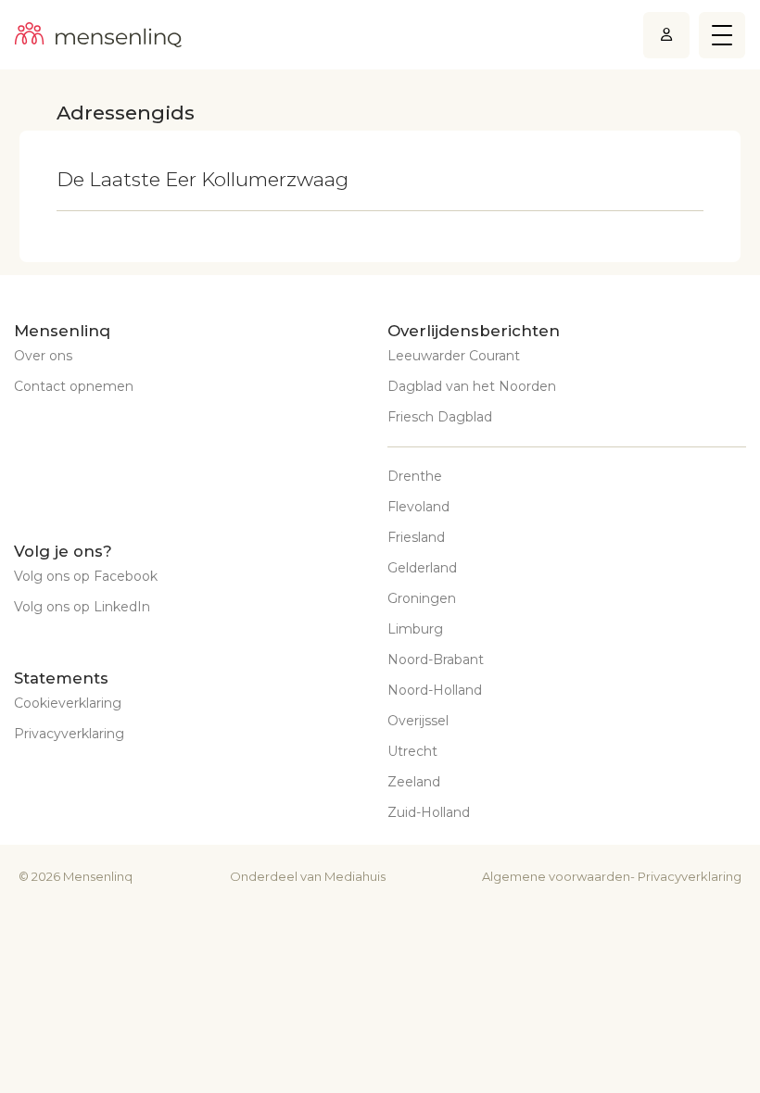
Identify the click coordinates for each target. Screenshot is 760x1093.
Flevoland (418, 506)
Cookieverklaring (67, 703)
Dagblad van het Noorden (471, 386)
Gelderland (422, 567)
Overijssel (418, 720)
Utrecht (412, 751)
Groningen (421, 598)
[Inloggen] (666, 35)
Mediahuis (355, 876)
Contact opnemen (73, 386)
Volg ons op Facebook (86, 576)
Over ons (43, 355)
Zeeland (413, 781)
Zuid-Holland (428, 812)
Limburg (415, 629)
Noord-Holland (434, 690)
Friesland (416, 537)
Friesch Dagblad (439, 416)
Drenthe (414, 476)
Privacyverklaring (69, 733)
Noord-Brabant (435, 659)
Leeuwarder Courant (453, 355)
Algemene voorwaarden (556, 876)
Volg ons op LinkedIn (82, 606)
